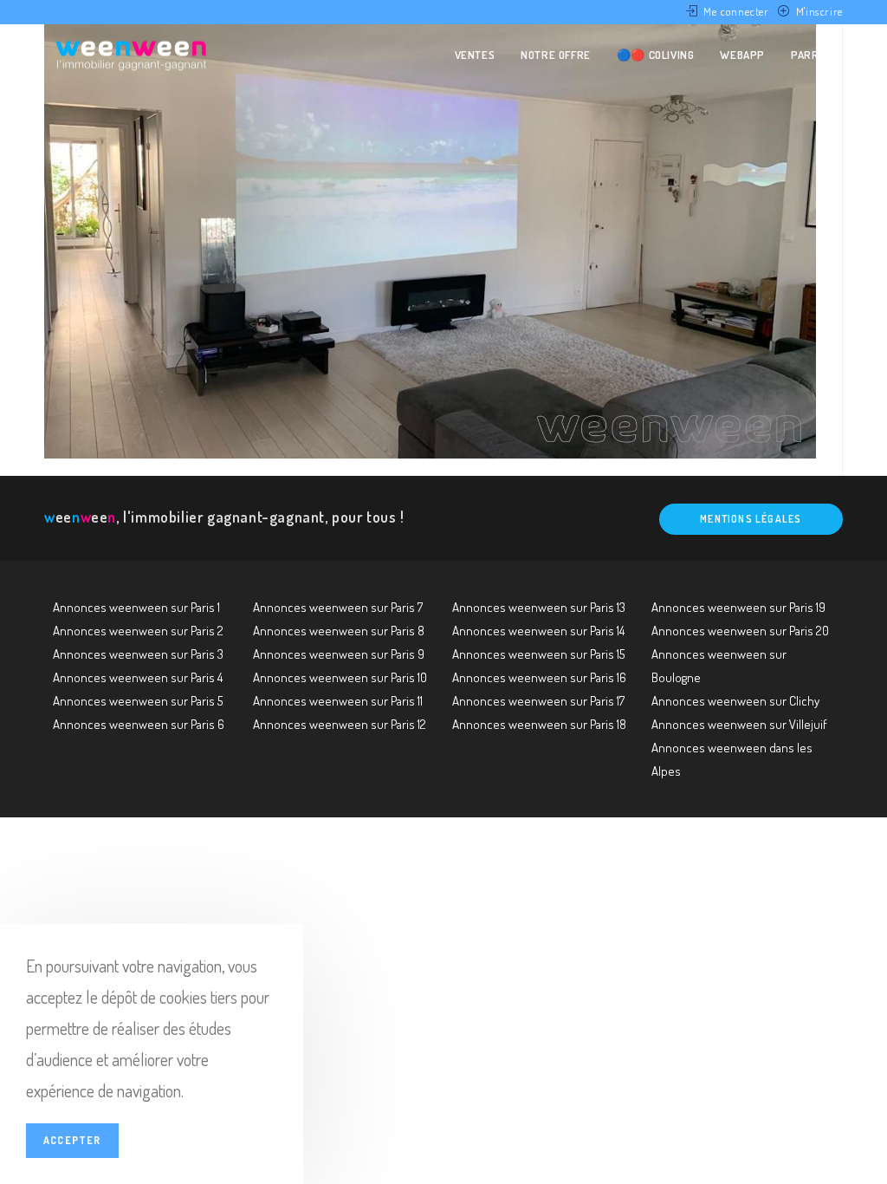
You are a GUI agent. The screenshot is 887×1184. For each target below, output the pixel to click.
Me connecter (735, 11)
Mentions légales (750, 518)
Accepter (72, 1140)
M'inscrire (819, 11)
